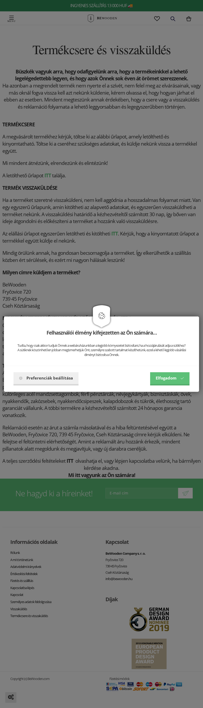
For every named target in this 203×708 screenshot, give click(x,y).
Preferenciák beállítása (49, 378)
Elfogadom (166, 378)
